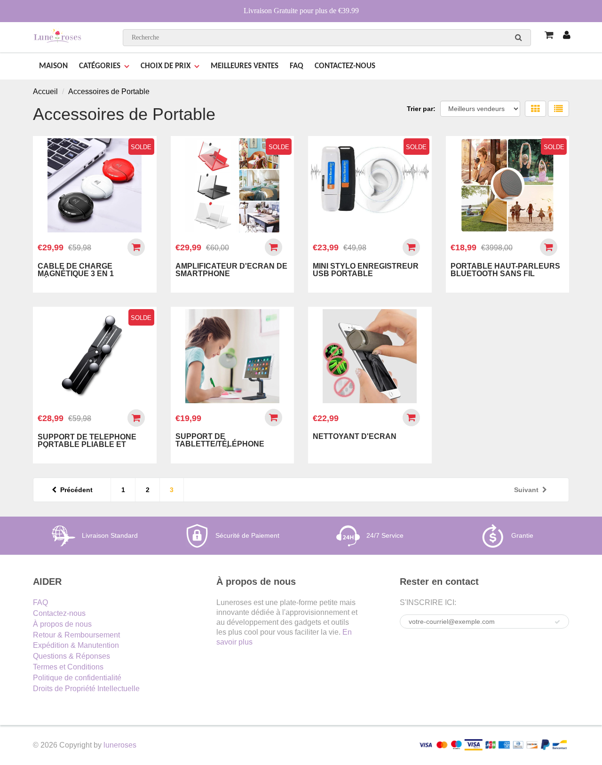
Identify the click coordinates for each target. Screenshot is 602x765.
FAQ (296, 66)
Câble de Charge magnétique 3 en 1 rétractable (76, 273)
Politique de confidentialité (77, 678)
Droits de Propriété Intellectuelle (86, 689)
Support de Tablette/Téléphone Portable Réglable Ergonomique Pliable (221, 447)
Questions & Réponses (71, 656)
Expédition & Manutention (76, 645)
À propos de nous (62, 624)
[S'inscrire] (557, 622)
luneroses (119, 745)
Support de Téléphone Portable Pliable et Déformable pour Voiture (94, 444)
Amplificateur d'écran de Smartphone (231, 270)
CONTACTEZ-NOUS (345, 66)
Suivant (526, 490)
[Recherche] (519, 37)
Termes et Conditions (68, 667)
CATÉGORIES (99, 66)
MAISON (53, 66)
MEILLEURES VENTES (244, 66)
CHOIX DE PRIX (165, 66)
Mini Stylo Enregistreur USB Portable (366, 270)
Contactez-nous (59, 613)
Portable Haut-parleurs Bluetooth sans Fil (505, 270)
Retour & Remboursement (76, 635)
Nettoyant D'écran (354, 436)
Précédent (76, 490)
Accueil (45, 92)
